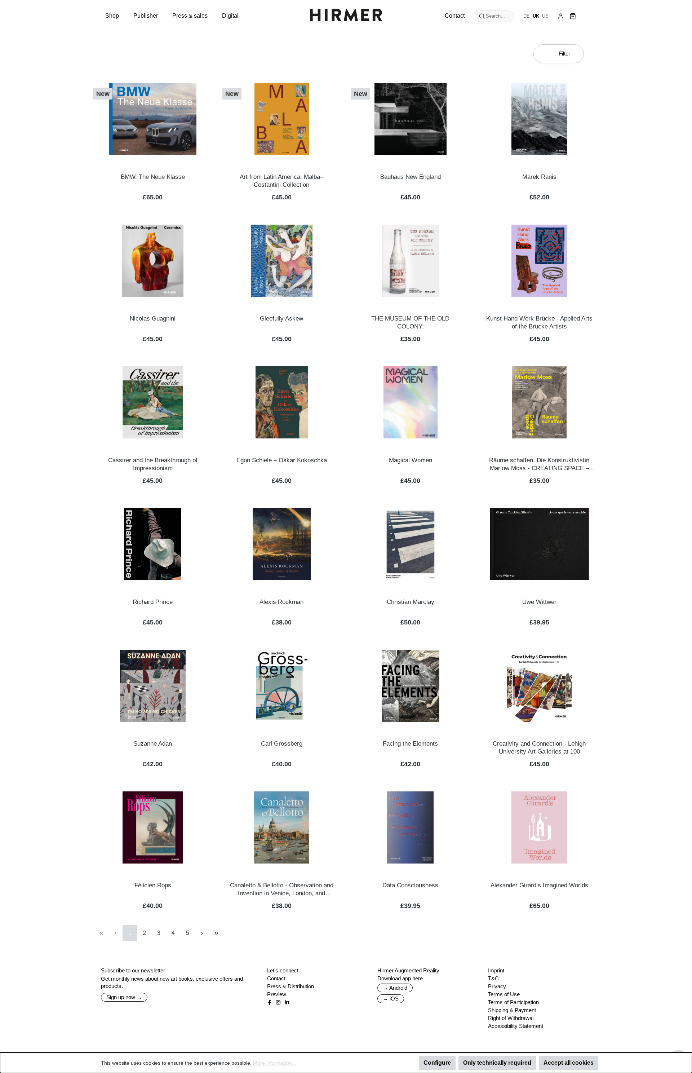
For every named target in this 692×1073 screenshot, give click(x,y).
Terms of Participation (513, 1002)
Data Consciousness (410, 885)
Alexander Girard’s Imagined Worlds (539, 885)
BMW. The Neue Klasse (153, 176)
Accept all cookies (569, 1063)
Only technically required (497, 1063)
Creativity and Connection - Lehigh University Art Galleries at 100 (539, 747)
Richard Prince (153, 602)
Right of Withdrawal (510, 1018)
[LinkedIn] (286, 1002)
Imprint (496, 970)
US (545, 16)
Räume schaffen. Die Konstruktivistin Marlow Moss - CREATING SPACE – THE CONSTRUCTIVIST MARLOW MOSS (539, 464)
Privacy (497, 986)
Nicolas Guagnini (153, 318)
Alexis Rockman (281, 602)
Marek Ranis (539, 176)
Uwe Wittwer (539, 602)
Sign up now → (124, 997)
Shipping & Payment (512, 1010)
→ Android (395, 988)
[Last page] (216, 933)
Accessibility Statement (515, 1026)
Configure (437, 1063)
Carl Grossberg (281, 743)
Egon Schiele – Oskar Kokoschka (281, 460)
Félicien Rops (152, 885)
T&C (493, 978)
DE (526, 16)
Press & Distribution (290, 986)
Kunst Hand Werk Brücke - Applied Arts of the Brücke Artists (539, 322)
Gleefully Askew (281, 318)
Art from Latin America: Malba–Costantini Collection (281, 180)
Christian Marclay (410, 602)
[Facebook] (269, 1002)
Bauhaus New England (410, 176)
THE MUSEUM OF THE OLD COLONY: (410, 322)
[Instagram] (278, 1002)
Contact (276, 978)
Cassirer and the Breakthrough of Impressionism (153, 464)
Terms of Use (504, 994)
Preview (276, 994)
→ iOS (391, 998)
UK (536, 16)
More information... (274, 1063)
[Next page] (202, 933)
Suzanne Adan (152, 743)
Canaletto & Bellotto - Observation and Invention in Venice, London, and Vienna (281, 889)
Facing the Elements (410, 743)
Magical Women (410, 460)
